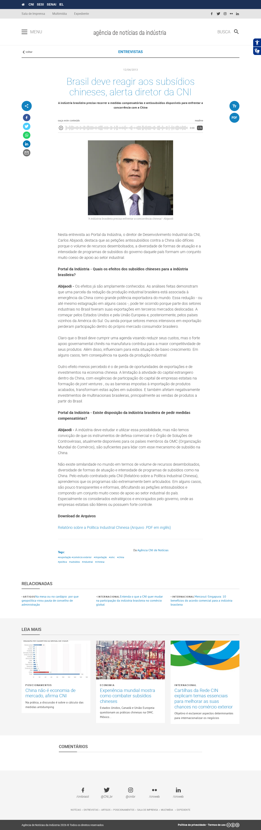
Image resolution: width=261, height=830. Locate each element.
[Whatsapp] (26, 135)
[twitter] (218, 14)
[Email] (26, 153)
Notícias (76, 809)
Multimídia (59, 14)
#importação (100, 557)
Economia (107, 685)
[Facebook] (26, 117)
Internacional (109, 596)
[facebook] (212, 14)
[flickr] (231, 14)
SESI (40, 4)
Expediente (81, 14)
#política (62, 561)
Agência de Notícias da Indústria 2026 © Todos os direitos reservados (63, 825)
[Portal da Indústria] (23, 4)
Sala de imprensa (147, 809)
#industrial (87, 561)
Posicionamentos (38, 685)
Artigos (29, 596)
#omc (112, 557)
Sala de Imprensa (33, 14)
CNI (31, 4)
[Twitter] (26, 126)
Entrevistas (91, 809)
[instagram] (225, 14)
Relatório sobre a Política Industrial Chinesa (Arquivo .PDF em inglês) (114, 527)
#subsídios (74, 561)
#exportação (64, 557)
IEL (61, 4)
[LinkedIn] (26, 144)
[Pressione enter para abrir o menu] (24, 32)
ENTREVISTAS (130, 51)
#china (120, 557)
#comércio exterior (82, 557)
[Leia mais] (56, 660)
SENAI (51, 4)
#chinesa (99, 561)
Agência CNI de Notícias (153, 550)
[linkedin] (237, 14)
